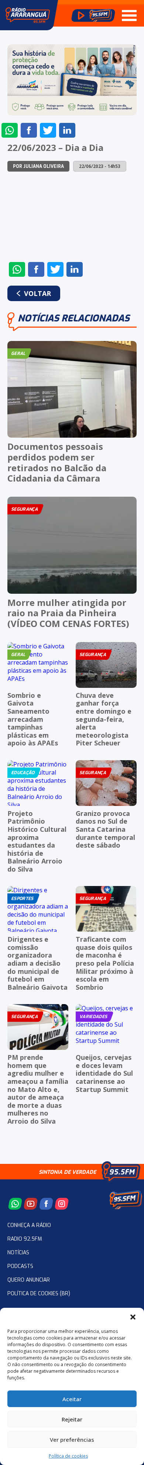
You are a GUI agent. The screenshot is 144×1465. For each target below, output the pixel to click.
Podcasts (20, 1266)
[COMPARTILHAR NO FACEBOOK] (29, 130)
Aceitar (72, 1399)
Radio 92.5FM (24, 1238)
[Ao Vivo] (93, 15)
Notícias (18, 1252)
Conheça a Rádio (29, 1225)
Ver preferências (72, 1439)
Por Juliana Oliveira (38, 166)
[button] (133, 1317)
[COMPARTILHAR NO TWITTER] (48, 130)
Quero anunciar (28, 1279)
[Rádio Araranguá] (28, 15)
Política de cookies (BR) (38, 1293)
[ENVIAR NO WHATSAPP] (9, 130)
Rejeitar (72, 1419)
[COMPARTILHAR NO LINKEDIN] (67, 130)
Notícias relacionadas (74, 318)
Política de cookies (68, 1456)
